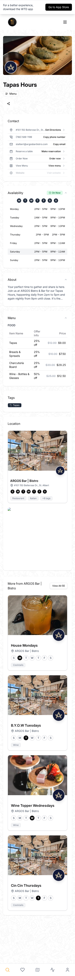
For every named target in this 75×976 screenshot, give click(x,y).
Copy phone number (54, 137)
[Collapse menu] (65, 317)
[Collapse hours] (65, 192)
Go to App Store (58, 7)
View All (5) (58, 585)
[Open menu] (65, 22)
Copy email (59, 144)
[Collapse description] (65, 279)
